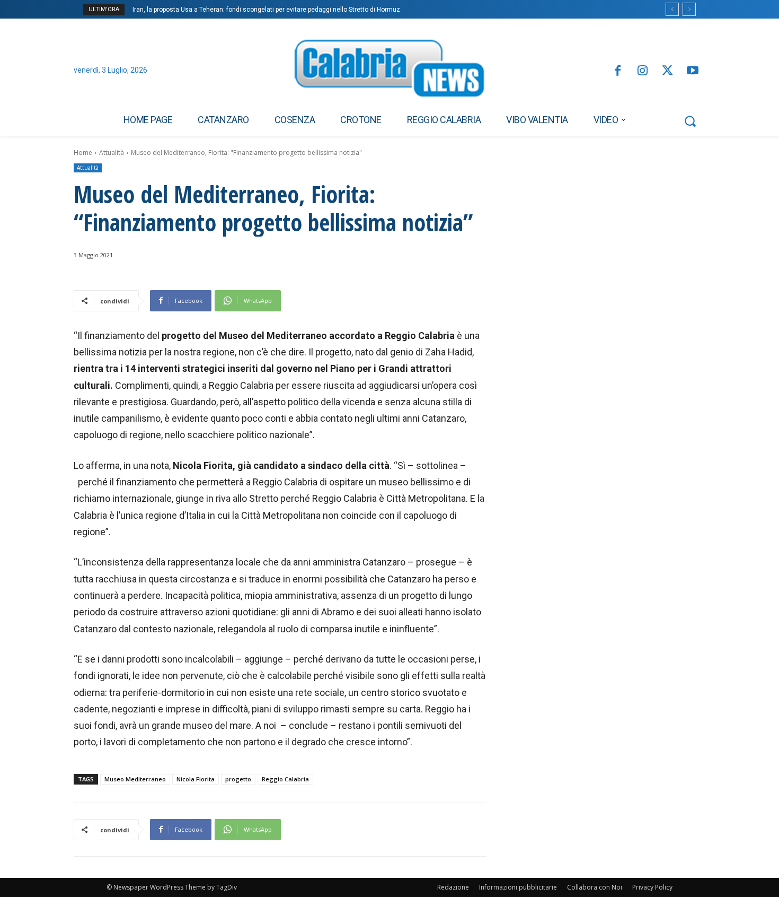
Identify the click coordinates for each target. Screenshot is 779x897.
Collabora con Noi (594, 887)
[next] (689, 9)
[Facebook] (617, 71)
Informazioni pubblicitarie (518, 887)
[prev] (672, 9)
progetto (238, 779)
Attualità (111, 152)
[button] (690, 121)
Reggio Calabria (285, 779)
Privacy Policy (652, 887)
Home (83, 152)
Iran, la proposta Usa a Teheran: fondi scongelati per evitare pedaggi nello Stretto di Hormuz (266, 9)
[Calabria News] (389, 71)
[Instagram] (642, 71)
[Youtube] (693, 71)
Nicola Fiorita (195, 779)
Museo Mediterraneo (135, 779)
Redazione (453, 887)
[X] (667, 71)
